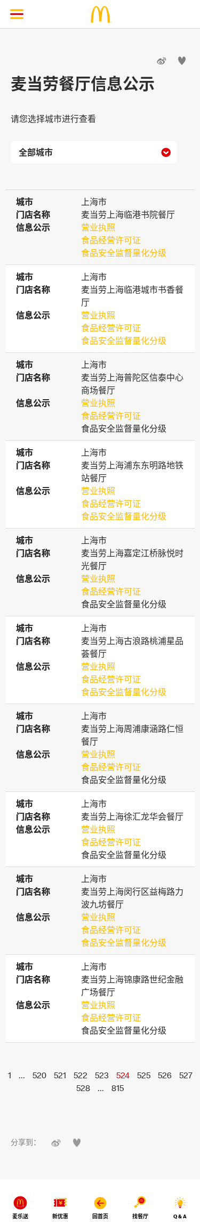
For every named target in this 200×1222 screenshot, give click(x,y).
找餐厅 (140, 1216)
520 (39, 1075)
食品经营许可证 (111, 240)
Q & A (180, 1216)
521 (60, 1075)
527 (186, 1075)
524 (123, 1075)
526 (165, 1075)
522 (80, 1075)
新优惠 (60, 1216)
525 (143, 1075)
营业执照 (98, 227)
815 (117, 1088)
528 (83, 1088)
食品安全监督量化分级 (123, 252)
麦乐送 (20, 1216)
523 (102, 1075)
